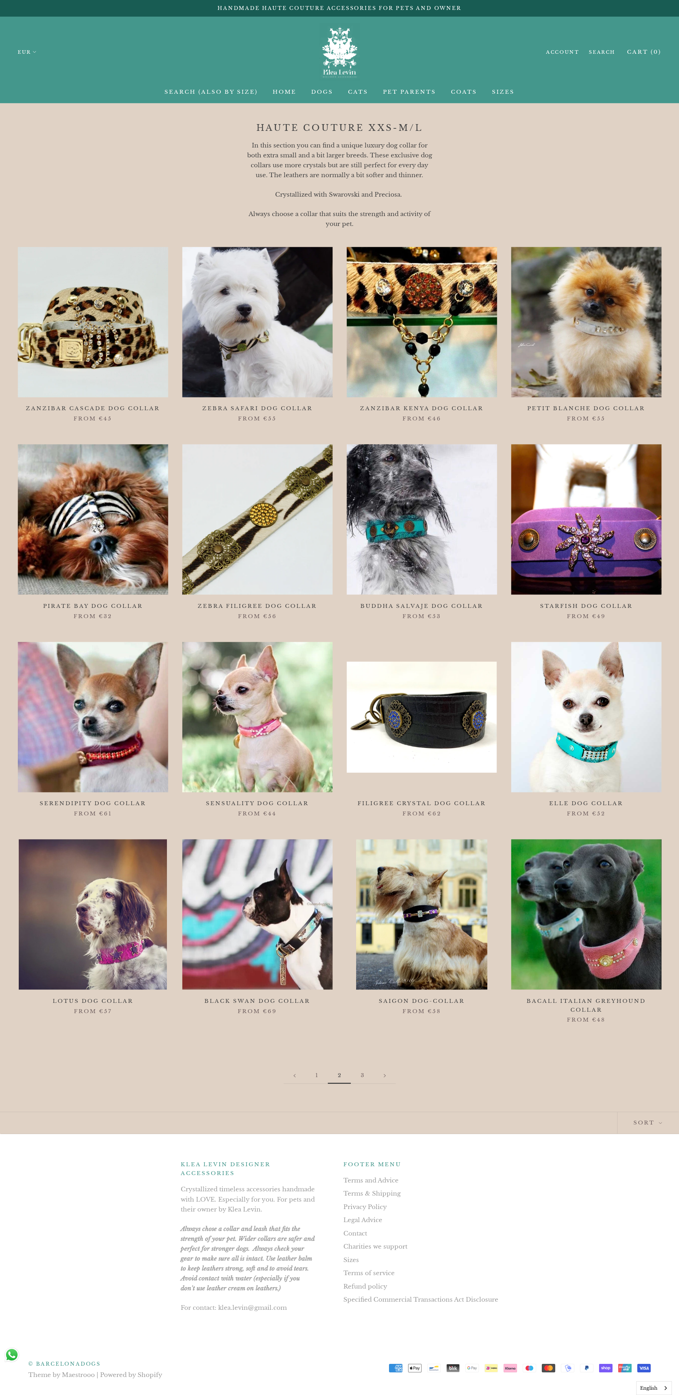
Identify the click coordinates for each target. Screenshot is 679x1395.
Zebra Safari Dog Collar (257, 408)
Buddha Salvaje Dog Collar (421, 606)
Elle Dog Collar (586, 803)
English (648, 1388)
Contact (355, 1233)
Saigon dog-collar (422, 1001)
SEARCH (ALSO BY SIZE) (211, 91)
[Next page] (385, 1075)
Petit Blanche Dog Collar (586, 408)
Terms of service (369, 1273)
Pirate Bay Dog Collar (93, 606)
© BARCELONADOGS (64, 1364)
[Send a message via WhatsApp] (12, 1355)
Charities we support (375, 1246)
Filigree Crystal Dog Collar (422, 803)
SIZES (503, 91)
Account (562, 52)
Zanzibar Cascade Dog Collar (93, 408)
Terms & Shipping (372, 1193)
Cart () (644, 51)
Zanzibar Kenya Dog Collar (421, 408)
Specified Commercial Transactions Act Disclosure (420, 1299)
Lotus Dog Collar (93, 1001)
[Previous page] (295, 1075)
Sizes (351, 1260)
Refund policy (365, 1286)
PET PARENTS (409, 91)
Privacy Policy (365, 1207)
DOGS (322, 91)
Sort (645, 1122)
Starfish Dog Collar (586, 606)
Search (602, 52)
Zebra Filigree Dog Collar (257, 606)
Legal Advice (362, 1220)
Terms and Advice (371, 1180)
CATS (358, 91)
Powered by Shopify (131, 1375)
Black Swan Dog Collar (257, 1001)
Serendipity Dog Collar (93, 803)
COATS (464, 91)
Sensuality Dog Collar (257, 803)
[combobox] (654, 1388)
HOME (284, 91)
